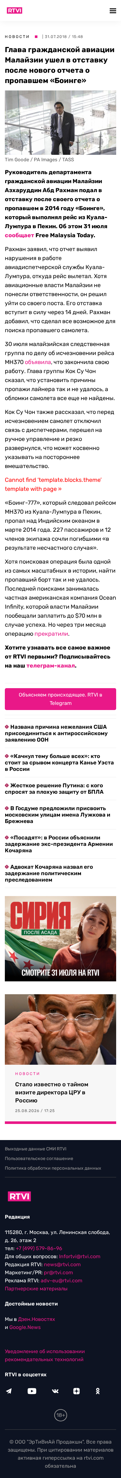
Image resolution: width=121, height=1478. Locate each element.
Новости (17, 36)
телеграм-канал (50, 665)
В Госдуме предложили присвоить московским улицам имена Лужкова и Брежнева (57, 814)
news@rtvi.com (62, 1264)
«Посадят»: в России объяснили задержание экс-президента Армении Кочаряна (59, 844)
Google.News (25, 1327)
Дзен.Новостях (36, 1319)
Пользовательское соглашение (39, 1158)
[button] (113, 10)
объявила (38, 362)
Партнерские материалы (36, 1289)
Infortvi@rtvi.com (79, 1256)
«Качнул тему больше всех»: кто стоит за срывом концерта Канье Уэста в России (59, 762)
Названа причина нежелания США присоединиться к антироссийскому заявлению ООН (56, 733)
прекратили (51, 633)
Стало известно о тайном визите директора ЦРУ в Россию (51, 1092)
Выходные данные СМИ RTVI (35, 1149)
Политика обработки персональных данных (53, 1168)
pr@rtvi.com (58, 1272)
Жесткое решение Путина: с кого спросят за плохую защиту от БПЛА (54, 788)
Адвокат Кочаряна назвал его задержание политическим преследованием (49, 873)
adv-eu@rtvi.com (61, 1280)
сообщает (19, 235)
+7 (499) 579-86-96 (39, 1248)
